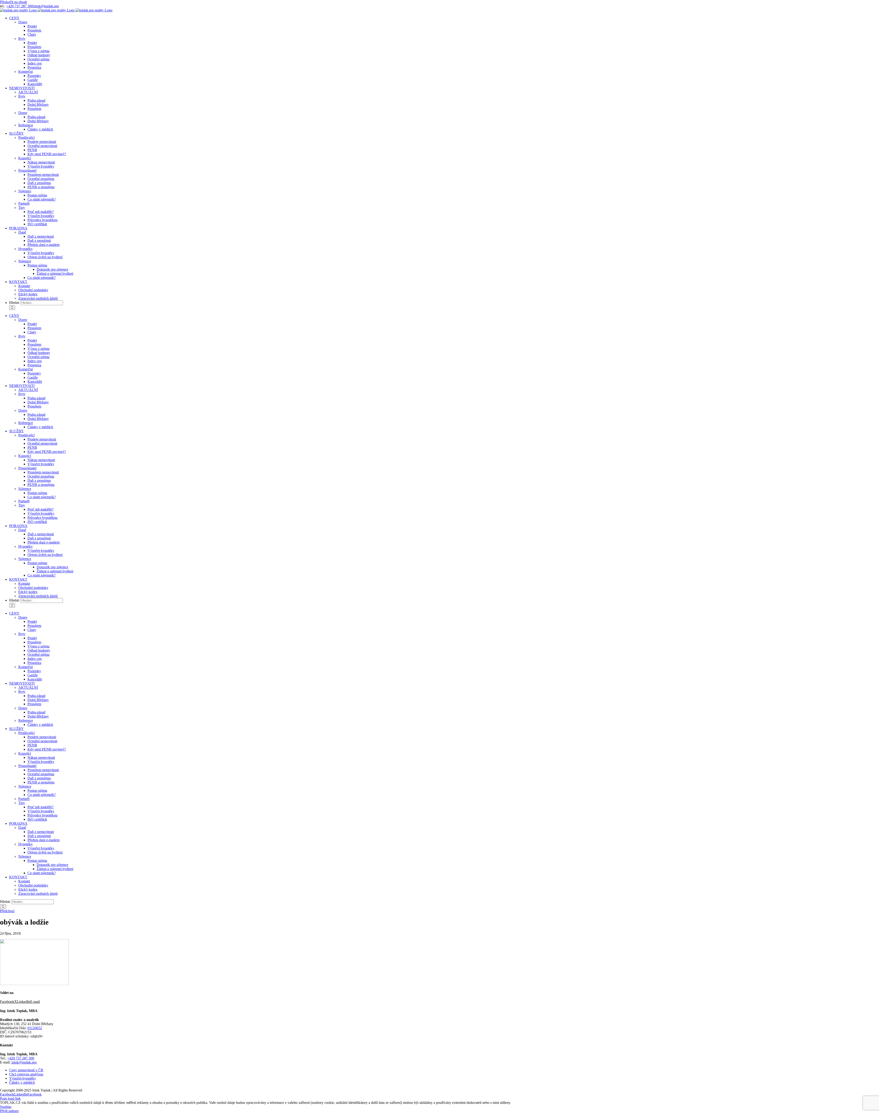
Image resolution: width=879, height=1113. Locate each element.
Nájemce (24, 191)
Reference (25, 125)
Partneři (24, 203)
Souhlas (5, 1107)
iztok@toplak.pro (46, 6)
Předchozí (7, 911)
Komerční (25, 71)
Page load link (10, 1098)
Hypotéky (25, 249)
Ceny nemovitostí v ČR (26, 1070)
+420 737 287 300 (19, 6)
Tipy (21, 208)
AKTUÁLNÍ (28, 92)
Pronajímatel (27, 170)
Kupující (24, 158)
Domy (22, 22)
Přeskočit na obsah (13, 2)
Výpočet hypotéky (22, 1078)
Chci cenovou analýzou (26, 1074)
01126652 (34, 1028)
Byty (21, 39)
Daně (22, 232)
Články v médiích (22, 1082)
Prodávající (26, 137)
